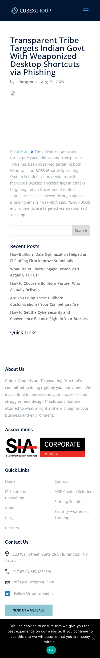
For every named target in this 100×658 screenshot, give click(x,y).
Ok (51, 650)
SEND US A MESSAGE (29, 610)
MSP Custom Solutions (74, 491)
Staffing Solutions (70, 501)
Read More (20, 151)
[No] (93, 638)
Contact (61, 481)
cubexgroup (26, 81)
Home (10, 481)
